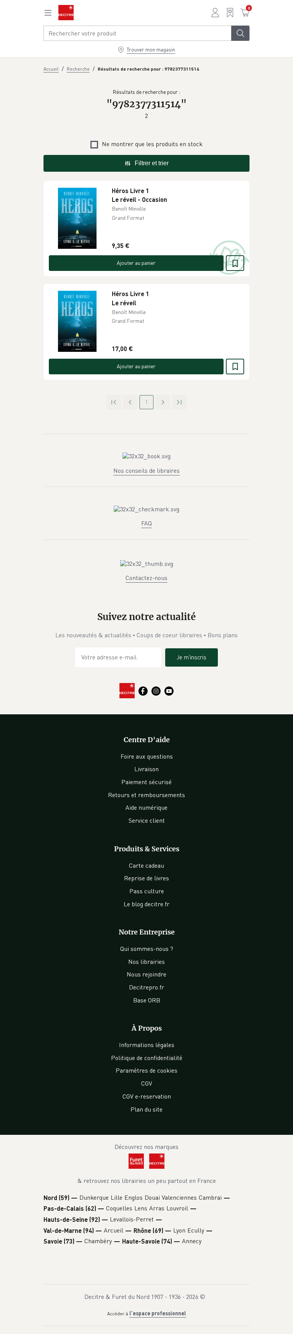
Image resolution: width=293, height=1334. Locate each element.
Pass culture (146, 891)
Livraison (146, 769)
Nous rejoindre (146, 974)
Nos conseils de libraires (146, 470)
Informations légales (146, 1045)
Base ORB (146, 1000)
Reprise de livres (146, 878)
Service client (147, 820)
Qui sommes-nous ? (146, 948)
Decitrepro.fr (146, 987)
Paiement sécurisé (146, 782)
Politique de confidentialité (146, 1058)
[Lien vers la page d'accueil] (66, 12)
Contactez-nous (146, 578)
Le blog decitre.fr (146, 904)
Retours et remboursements (146, 795)
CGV (146, 1083)
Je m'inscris (191, 657)
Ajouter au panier (136, 262)
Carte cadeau (146, 865)
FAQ (146, 523)
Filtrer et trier (152, 163)
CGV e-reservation (146, 1096)
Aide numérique (146, 807)
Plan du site (146, 1109)
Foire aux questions (147, 756)
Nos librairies (146, 961)
